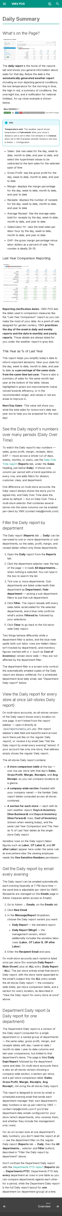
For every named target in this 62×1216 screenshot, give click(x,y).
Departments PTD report (28, 1167)
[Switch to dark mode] (50, 4)
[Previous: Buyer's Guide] (5, 1205)
